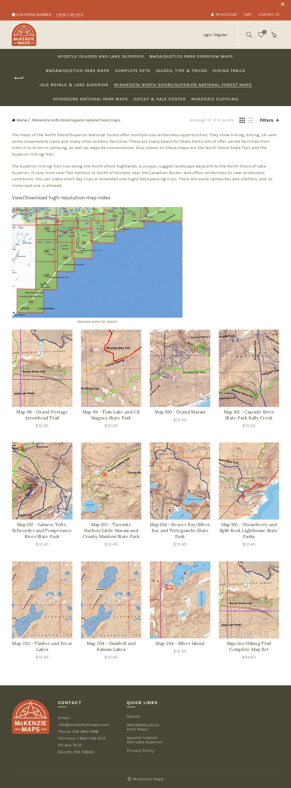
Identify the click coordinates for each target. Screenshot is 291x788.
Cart (248, 14)
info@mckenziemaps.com (83, 724)
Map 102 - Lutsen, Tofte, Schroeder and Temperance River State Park (42, 530)
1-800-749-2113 (91, 738)
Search (133, 716)
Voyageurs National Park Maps (90, 99)
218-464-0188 (85, 731)
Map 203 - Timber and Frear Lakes (42, 646)
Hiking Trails (229, 70)
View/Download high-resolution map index (61, 198)
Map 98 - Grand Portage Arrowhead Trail (42, 415)
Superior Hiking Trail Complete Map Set (249, 646)
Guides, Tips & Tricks (181, 70)
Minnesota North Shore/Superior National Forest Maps (183, 84)
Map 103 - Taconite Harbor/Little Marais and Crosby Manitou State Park (111, 530)
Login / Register (215, 35)
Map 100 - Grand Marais (180, 412)
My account (226, 14)
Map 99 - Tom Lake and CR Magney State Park (111, 415)
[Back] (19, 78)
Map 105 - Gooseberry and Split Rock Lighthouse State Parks (249, 530)
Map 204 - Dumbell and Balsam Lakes (111, 646)
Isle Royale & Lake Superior (74, 84)
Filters (266, 120)
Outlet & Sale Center (160, 99)
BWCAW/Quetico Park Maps (77, 70)
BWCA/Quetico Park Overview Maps (191, 56)
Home (22, 120)
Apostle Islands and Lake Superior (101, 56)
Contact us (268, 14)
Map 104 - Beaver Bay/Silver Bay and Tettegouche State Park (180, 530)
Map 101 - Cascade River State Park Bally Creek (249, 415)
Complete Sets (132, 70)
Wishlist (264, 32)
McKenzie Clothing (214, 99)
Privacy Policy (140, 750)
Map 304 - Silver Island (179, 643)
